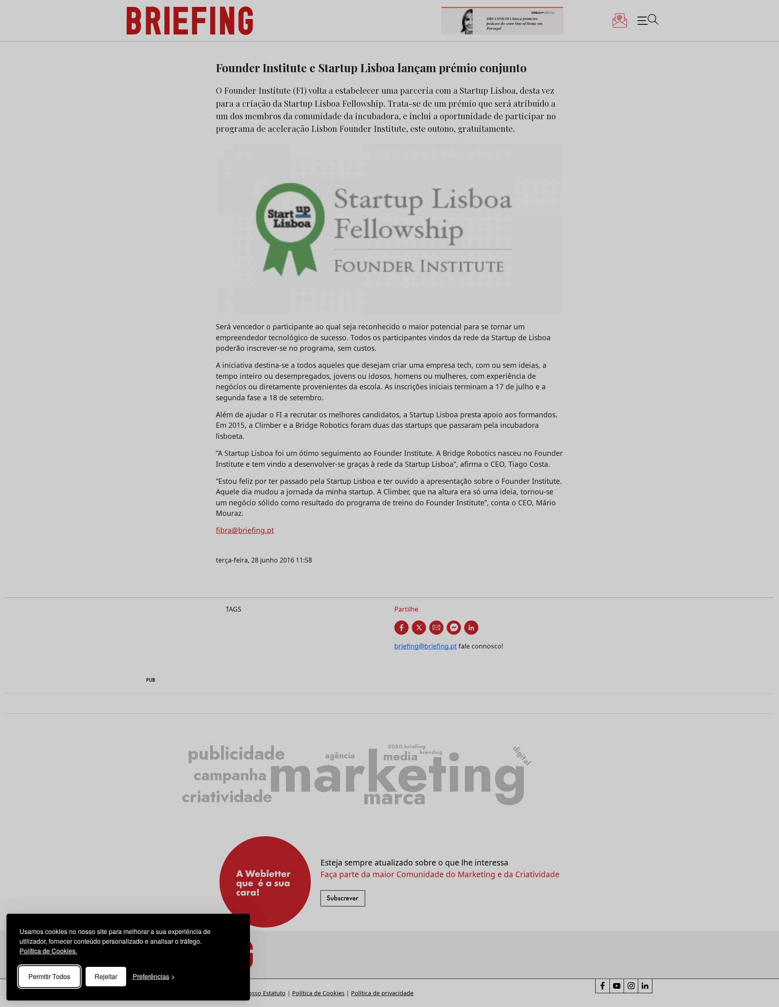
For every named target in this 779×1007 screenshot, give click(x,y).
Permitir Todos (49, 976)
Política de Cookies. (48, 950)
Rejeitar (106, 976)
